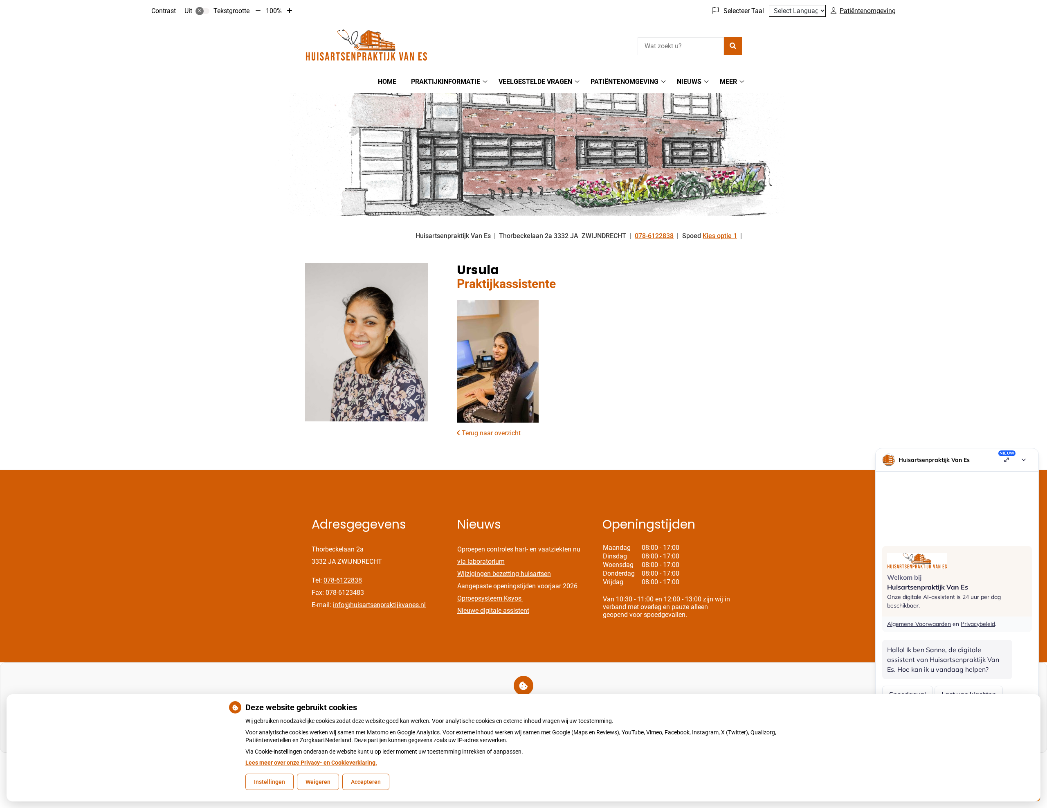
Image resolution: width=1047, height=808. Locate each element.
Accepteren (366, 782)
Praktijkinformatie (445, 82)
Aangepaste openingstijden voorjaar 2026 (517, 586)
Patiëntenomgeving (624, 82)
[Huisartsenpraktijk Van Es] (366, 45)
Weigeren (318, 782)
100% (274, 11)
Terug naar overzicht (490, 433)
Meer (728, 82)
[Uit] (202, 11)
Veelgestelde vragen (535, 82)
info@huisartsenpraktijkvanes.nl (379, 605)
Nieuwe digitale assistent (493, 610)
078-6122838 (343, 580)
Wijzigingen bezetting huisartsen (504, 574)
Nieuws (689, 82)
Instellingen (269, 782)
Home (387, 82)
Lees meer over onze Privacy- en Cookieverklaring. (311, 762)
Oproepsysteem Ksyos (490, 598)
